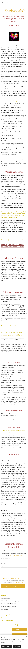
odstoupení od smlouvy (18, 582)
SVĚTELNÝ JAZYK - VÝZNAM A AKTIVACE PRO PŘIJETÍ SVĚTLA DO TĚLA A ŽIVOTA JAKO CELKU (12, 247)
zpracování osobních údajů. (16, 555)
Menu (25, 3)
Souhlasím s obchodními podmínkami (12, 578)
